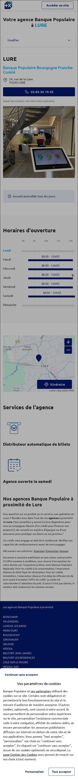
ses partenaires (41, 691)
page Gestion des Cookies (20, 754)
